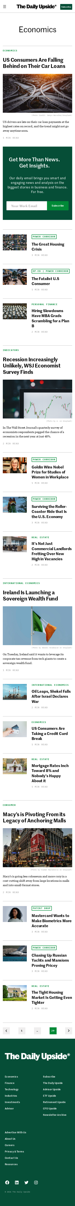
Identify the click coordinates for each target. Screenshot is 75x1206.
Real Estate (40, 537)
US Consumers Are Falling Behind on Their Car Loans (34, 63)
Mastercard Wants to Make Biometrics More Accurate (52, 920)
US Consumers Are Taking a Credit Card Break (50, 733)
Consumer (9, 805)
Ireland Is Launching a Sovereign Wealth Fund (30, 595)
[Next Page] (68, 1030)
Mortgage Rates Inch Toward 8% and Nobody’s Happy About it (50, 773)
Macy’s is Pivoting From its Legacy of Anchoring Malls (34, 817)
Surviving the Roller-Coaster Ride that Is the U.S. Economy (49, 511)
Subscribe (58, 205)
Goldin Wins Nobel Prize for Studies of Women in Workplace (50, 472)
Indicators (11, 350)
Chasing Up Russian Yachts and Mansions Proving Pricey (50, 960)
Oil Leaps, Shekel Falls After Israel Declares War (51, 696)
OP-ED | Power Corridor (50, 271)
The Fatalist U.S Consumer (45, 281)
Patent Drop (42, 908)
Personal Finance (45, 304)
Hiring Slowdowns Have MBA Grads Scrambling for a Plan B (50, 318)
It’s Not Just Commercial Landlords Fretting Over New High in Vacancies (52, 551)
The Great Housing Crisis (48, 246)
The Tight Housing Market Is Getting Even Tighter (52, 997)
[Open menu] (6, 6)
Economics (10, 50)
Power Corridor (44, 237)
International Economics (21, 583)
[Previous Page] (6, 1030)
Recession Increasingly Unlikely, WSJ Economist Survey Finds (31, 365)
